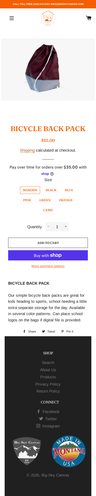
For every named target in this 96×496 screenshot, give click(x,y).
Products (48, 377)
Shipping (27, 150)
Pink (27, 200)
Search (48, 362)
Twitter (50, 419)
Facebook (50, 411)
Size (48, 180)
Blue (69, 190)
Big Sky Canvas (55, 475)
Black (51, 190)
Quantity (34, 227)
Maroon (30, 190)
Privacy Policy (48, 384)
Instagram (50, 426)
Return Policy (48, 391)
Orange (66, 200)
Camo (48, 210)
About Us (48, 370)
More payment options (48, 266)
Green (45, 200)
